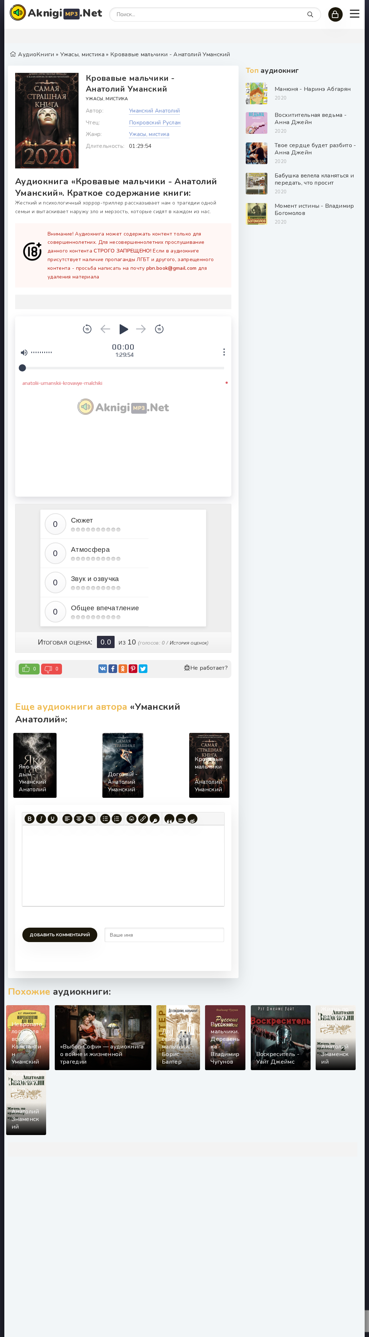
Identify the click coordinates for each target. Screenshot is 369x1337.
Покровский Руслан (155, 122)
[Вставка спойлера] (181, 818)
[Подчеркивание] (53, 818)
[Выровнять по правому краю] (90, 818)
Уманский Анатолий (154, 110)
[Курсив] (41, 818)
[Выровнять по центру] (79, 818)
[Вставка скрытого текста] (192, 818)
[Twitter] (143, 668)
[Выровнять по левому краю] (67, 818)
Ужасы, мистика (107, 99)
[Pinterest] (133, 668)
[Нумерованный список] (117, 818)
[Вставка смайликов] (131, 818)
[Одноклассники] (123, 668)
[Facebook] (112, 668)
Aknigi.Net (65, 13)
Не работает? (209, 668)
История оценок (188, 643)
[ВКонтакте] (102, 668)
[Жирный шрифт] (30, 818)
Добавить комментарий (60, 935)
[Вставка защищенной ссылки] (155, 818)
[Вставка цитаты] (169, 818)
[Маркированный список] (105, 818)
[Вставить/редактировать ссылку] (143, 818)
